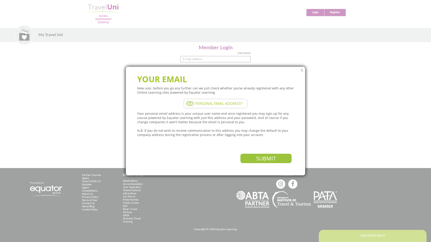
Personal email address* (219, 103)
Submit (266, 158)
